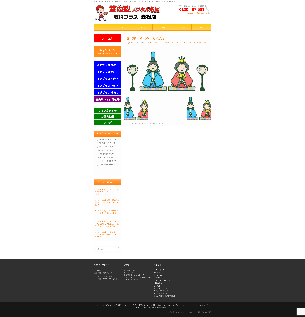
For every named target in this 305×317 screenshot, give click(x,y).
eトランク (157, 272)
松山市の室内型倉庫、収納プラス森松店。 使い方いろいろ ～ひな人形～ (107, 202)
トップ (103, 27)
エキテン (157, 285)
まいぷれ (157, 278)
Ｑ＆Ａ (142, 27)
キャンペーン (107, 51)
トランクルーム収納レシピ (162, 280)
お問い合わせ (156, 305)
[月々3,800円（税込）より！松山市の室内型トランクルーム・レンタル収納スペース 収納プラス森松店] (127, 13)
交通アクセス (144, 305)
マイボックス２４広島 (161, 291)
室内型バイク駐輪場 (108, 99)
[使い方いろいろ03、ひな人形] (167, 71)
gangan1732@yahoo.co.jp (197, 13)
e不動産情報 (158, 283)
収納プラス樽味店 (107, 92)
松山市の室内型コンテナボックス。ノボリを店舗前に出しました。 (106, 213)
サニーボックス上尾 (160, 293)
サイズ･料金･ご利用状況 (112, 305)
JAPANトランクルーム (161, 270)
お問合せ (201, 27)
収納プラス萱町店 (107, 71)
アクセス (181, 27)
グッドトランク (159, 275)
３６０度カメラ (107, 110)
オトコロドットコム (160, 288)
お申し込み (168, 305)
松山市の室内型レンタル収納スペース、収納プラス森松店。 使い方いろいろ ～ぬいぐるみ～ (107, 223)
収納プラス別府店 (107, 78)
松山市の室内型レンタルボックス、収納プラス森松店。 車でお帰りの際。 (107, 234)
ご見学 (162, 27)
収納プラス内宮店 (107, 65)
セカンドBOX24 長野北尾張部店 (164, 296)
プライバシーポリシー (191, 305)
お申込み (107, 38)
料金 (123, 27)
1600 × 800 (153, 42)
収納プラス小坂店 (107, 85)
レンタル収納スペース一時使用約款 (155, 307)
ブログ (108, 122)
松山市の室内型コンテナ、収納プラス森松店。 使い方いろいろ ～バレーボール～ (107, 191)
